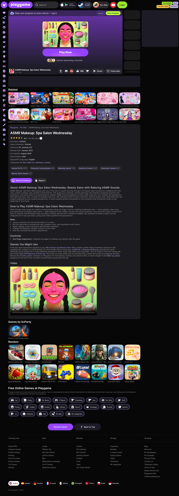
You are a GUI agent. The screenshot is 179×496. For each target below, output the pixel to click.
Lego (78, 464)
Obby (112, 458)
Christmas (114, 461)
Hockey (11, 467)
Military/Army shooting (51, 461)
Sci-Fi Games (47, 464)
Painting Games (82, 455)
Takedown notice (151, 464)
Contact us (148, 461)
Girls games (27, 256)
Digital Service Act (151, 470)
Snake (44, 446)
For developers (150, 452)
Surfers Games (14, 452)
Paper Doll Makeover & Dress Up (32, 254)
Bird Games (80, 452)
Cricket (79, 446)
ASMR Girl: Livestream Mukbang (85, 250)
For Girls (23, 127)
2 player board (116, 452)
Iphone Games (48, 455)
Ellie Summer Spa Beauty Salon (58, 247)
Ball (43, 458)
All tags (113, 438)
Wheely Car (46, 449)
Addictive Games (49, 467)
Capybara (114, 446)
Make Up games (113, 256)
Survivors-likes (14, 458)
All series (147, 438)
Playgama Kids (150, 473)
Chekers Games (14, 449)
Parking (11, 455)
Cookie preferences (152, 476)
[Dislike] (88, 71)
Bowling (113, 449)
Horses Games (14, 461)
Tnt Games (12, 464)
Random (79, 438)
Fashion (47, 162)
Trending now (13, 438)
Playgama (14, 127)
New (44, 438)
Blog (146, 446)
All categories (115, 464)
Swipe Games (115, 455)
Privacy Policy (149, 458)
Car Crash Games (83, 467)
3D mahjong (81, 449)
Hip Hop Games (48, 452)
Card (78, 461)
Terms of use (149, 467)
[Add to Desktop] (60, 71)
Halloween (39, 162)
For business (149, 455)
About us (147, 449)
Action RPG (12, 446)
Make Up (30, 162)
